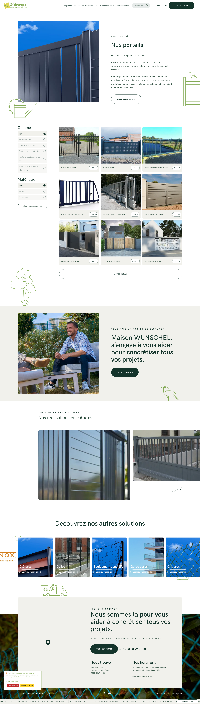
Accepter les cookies (27, 685)
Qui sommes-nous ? (107, 5)
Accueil (114, 36)
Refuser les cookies (13, 685)
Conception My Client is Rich (168, 693)
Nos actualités (123, 5)
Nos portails (125, 36)
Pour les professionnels (87, 5)
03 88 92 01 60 (160, 5)
